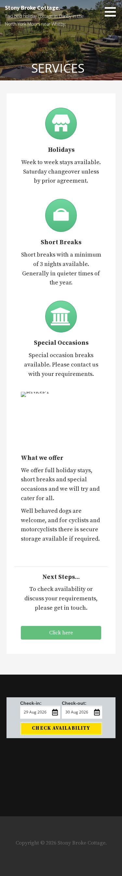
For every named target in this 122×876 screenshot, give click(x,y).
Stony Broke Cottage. (32, 7)
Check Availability (61, 728)
